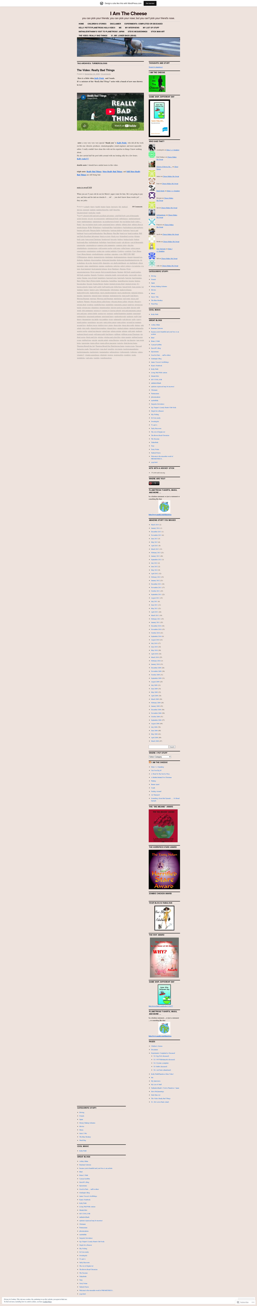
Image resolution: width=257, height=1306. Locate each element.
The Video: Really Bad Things (93, 35)
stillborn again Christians (130, 334)
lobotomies (115, 289)
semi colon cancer (109, 322)
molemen (105, 295)
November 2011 (156, 587)
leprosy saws (94, 289)
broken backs (128, 239)
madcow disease (125, 289)
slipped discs (111, 328)
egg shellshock (132, 263)
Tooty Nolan (155, 449)
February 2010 (155, 661)
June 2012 (154, 566)
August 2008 (155, 723)
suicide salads (103, 340)
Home (81, 23)
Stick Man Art (158, 31)
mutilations (118, 298)
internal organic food (116, 284)
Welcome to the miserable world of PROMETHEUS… (96, 1290)
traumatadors (104, 352)
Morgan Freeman (83, 298)
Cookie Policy (47, 1301)
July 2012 (154, 563)
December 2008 (156, 709)
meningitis (87, 295)
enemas (101, 266)
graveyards (133, 275)
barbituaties (105, 230)
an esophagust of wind (111, 221)
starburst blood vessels (85, 334)
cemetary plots (121, 245)
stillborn (117, 334)
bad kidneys (118, 227)
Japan (108, 206)
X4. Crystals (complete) (161, 1063)
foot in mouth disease (109, 272)
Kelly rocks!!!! (83, 158)
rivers (111, 319)
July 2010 (154, 643)
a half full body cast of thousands (127, 215)
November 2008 (156, 713)
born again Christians (93, 239)
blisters (137, 236)
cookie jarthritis (111, 251)
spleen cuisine (116, 331)
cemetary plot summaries (106, 245)
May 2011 (154, 608)
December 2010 (156, 626)
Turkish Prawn (155, 453)
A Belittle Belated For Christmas (161, 777)
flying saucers (95, 272)
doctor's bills (97, 263)
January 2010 (155, 664)
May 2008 (154, 734)
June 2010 (154, 647)
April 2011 (154, 612)
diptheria (87, 260)
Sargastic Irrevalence (157, 404)
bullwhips (102, 242)
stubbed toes (86, 340)
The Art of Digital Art (158, 432)
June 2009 (154, 688)
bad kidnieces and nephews (133, 227)
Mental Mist (155, 376)
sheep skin (117, 325)
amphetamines (87, 221)
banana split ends (83, 230)
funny (92, 206)
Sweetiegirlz (155, 421)
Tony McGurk (161, 249)
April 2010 (154, 654)
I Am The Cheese (128, 13)
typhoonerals (124, 352)
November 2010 (156, 629)
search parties (82, 322)
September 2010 (156, 636)
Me (120, 27)
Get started (150, 3)
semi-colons (121, 322)
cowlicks (128, 251)
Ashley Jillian (155, 325)
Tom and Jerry (94, 349)
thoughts (116, 209)
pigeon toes (86, 307)
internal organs (130, 284)
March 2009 (155, 699)
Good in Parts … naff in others (161, 355)
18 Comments (137, 206)
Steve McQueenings (137, 31)
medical (125, 206)
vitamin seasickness (92, 355)
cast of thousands (137, 242)
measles (80, 295)
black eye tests (105, 236)
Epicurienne (155, 351)
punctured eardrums (94, 316)
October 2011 (155, 591)
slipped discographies (98, 328)
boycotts (114, 239)
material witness (137, 292)
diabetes (80, 260)
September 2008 (156, 720)
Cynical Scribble (156, 344)
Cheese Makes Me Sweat (171, 176)
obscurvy (137, 301)
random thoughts (102, 209)
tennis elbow (94, 343)
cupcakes (115, 254)
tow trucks (118, 349)
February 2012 (155, 577)
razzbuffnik (154, 400)
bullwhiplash (93, 242)
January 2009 (155, 706)
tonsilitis (111, 349)
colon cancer (135, 248)
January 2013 (155, 556)
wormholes (81, 358)
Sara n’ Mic (155, 297)
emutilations (93, 266)
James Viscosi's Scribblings (160, 362)
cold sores (116, 248)
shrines (137, 325)
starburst (139, 331)
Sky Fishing (155, 414)
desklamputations (120, 257)
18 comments (106, 74)
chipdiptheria (82, 248)
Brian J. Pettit (155, 341)
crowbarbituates (97, 254)
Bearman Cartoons (157, 328)
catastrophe (81, 245)
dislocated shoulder (109, 260)
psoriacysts (102, 313)
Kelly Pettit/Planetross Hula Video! (97, 27)
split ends (131, 331)
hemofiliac (113, 281)
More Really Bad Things (112, 171)
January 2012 (155, 580)
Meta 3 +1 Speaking (172, 150)
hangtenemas (137, 278)
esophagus (109, 266)
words (98, 212)
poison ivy (97, 310)
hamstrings (102, 278)
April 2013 (154, 545)
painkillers (110, 304)
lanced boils (126, 286)
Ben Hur (116, 233)
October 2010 (155, 633)
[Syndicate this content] (150, 762)
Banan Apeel (155, 784)
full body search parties (132, 272)
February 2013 (155, 552)
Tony (152, 446)
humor (103, 206)
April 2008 (154, 737)
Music (153, 293)
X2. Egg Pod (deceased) (161, 1056)
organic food (81, 304)
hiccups (89, 284)
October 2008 (155, 716)
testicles (120, 343)
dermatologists (99, 257)
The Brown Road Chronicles (160, 435)
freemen (120, 272)
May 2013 (154, 542)
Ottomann (154, 390)
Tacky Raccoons (156, 428)
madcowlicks (94, 292)
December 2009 (156, 668)
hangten (128, 278)
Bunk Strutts (160, 191)
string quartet (126, 337)
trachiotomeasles (83, 352)
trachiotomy (94, 352)
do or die (89, 263)
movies (79, 209)
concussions (81, 251)
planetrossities (105, 307)
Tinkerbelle (154, 442)
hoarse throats (98, 284)
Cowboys (121, 251)
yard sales (89, 358)
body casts (81, 239)
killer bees (118, 286)
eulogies (117, 266)
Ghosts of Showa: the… (164, 166)
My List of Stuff (151, 27)
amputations (97, 221)
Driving (153, 276)
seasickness (92, 322)
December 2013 (156, 531)
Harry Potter (81, 281)
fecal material (86, 269)
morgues (93, 298)
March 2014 (155, 524)
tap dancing (131, 340)
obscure (131, 301)
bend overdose (133, 233)
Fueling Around (156, 791)
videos (140, 352)
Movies (153, 290)
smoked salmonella (136, 328)
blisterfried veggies (127, 236)
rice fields (95, 319)
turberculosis (114, 352)
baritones (126, 230)
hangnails (121, 278)
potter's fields (92, 313)
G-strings (100, 275)
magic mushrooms (124, 292)
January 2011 (155, 622)
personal (86, 209)
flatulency (115, 269)
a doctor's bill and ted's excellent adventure (98, 215)
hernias (137, 281)
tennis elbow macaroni (108, 343)
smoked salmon (122, 328)
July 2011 (154, 601)
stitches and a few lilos (112, 337)
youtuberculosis (106, 358)
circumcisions (93, 248)
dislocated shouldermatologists (128, 260)
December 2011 (156, 584)
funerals (94, 275)
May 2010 (154, 650)
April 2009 (154, 695)
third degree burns (130, 343)
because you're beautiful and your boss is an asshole (95, 1168)
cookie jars (100, 251)
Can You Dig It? (156, 770)
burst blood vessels (114, 242)
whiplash (103, 355)
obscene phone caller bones (100, 301)
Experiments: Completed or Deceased (143, 23)
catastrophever (91, 245)
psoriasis (110, 313)
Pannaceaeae (155, 393)
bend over (123, 233)
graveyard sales (122, 275)
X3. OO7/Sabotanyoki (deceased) (164, 1059)
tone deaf (103, 349)
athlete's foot (126, 224)
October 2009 (155, 675)
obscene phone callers (119, 301)
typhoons (133, 352)
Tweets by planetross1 (156, 67)
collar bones (125, 248)
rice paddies (103, 319)
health (97, 206)
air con (90, 218)
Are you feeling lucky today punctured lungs (98, 224)
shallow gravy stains (105, 325)
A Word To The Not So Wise (160, 774)
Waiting (153, 781)
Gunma (84, 278)
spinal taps (106, 331)
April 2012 (154, 573)
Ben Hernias (108, 233)
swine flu (123, 340)
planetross (95, 307)
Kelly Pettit (100, 78)
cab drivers (126, 242)
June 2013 (154, 538)
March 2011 (155, 615)
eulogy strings (125, 266)
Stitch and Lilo (91, 337)
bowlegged (106, 239)
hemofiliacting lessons (126, 281)
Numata (87, 301)
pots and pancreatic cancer (131, 310)
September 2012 (156, 559)
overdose (90, 304)
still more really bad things (104, 334)
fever (109, 269)
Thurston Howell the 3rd (86, 346)
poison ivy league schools (111, 310)
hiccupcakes (81, 284)
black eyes (115, 236)
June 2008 (154, 730)
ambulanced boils (112, 218)
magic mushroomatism (108, 292)
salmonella (118, 319)
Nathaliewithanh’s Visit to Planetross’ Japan (101, 31)
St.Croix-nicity (155, 418)
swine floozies (114, 340)
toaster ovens (130, 346)
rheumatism (86, 319)
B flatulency (97, 227)
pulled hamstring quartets (123, 313)
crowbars (107, 254)
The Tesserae (155, 439)
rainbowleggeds (120, 316)
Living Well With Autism (159, 372)
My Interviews (132, 27)
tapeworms (85, 343)
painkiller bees (99, 304)
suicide (94, 340)
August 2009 (155, 682)
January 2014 (155, 528)
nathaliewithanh (156, 383)
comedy (87, 206)
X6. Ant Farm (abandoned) (162, 1070)
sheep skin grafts (128, 325)
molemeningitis (115, 295)
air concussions (99, 218)
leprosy (86, 289)
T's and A (154, 425)
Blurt (152, 337)
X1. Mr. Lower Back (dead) (123, 35)
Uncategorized (82, 212)
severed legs (81, 325)
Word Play (154, 304)
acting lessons (82, 218)
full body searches (83, 275)
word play (91, 212)
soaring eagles (82, 331)
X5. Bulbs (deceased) (160, 1066)
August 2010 (155, 640)
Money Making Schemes (159, 286)
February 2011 (155, 619)
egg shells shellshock (118, 263)
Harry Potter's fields (93, 281)
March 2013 (155, 549)
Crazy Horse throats (84, 254)
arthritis (118, 224)
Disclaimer (115, 23)
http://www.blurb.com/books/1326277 (161, 1006)
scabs (134, 319)
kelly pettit (97, 286)
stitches (100, 337)
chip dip (130, 245)
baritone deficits (116, 230)
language (114, 206)
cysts (121, 254)
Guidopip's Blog (156, 358)
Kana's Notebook (156, 365)
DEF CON (127, 254)
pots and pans (82, 313)
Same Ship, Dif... (157, 121)
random (92, 209)
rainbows (130, 316)
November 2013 (156, 535)
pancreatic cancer (120, 304)
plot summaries (87, 310)
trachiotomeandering (130, 349)
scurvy (138, 319)
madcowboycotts (83, 292)
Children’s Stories (97, 23)
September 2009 (156, 678)
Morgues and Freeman (105, 298)
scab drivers (126, 319)
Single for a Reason (157, 411)
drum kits (106, 263)
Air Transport (155, 795)
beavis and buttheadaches (93, 233)
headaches (105, 281)
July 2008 (154, 727)
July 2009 (154, 685)
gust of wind (92, 278)
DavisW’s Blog (156, 348)
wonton (110, 355)
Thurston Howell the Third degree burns (109, 346)
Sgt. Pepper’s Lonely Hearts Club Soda (163, 407)
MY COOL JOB (156, 379)
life (120, 206)
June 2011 (154, 605)
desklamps (109, 257)
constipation (91, 251)
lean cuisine (136, 286)
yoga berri (154, 462)
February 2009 (155, 702)
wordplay (127, 355)
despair (130, 257)
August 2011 (155, 598)
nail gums (126, 298)
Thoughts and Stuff (159, 63)
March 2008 (155, 741)
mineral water (97, 295)
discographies (96, 260)
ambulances (123, 218)
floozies (123, 269)
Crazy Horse (136, 251)
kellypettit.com (107, 286)
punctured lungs (108, 316)
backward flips (107, 227)
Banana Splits (95, 230)
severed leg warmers (134, 322)
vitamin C (80, 355)
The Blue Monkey (157, 300)
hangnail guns (111, 278)
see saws (100, 322)
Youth (153, 788)
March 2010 (155, 657)
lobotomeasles (105, 289)
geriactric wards (110, 275)
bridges (120, 239)
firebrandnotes (161, 215)
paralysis (131, 304)
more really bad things (130, 295)
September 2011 (156, 594)
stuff (111, 209)
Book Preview (155, 133)
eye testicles (136, 266)
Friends (153, 279)
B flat (90, 227)
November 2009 (156, 671)
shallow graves (92, 325)
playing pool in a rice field (120, 307)
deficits (90, 257)
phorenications (155, 397)
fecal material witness (99, 269)
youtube (96, 358)
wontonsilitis (118, 355)
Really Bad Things (94, 171)
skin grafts (86, 328)
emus (86, 266)
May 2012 (154, 570)
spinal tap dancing (94, 331)
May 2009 (154, 692)
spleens (124, 331)
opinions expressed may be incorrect (162, 386)
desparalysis (137, 257)
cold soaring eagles (105, 248)
